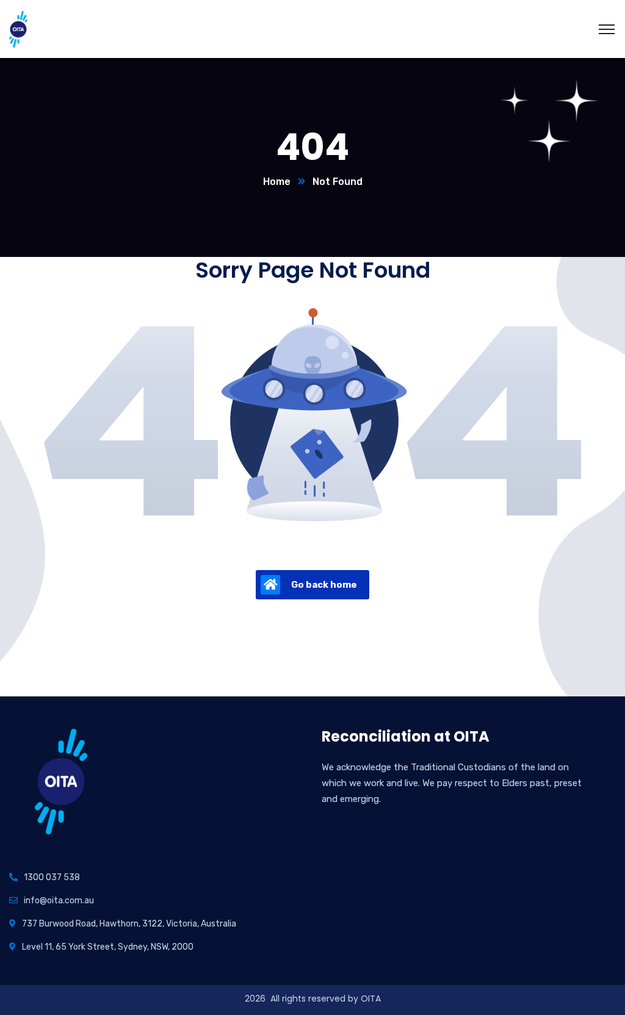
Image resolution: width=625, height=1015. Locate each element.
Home (277, 181)
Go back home (324, 584)
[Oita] (18, 28)
